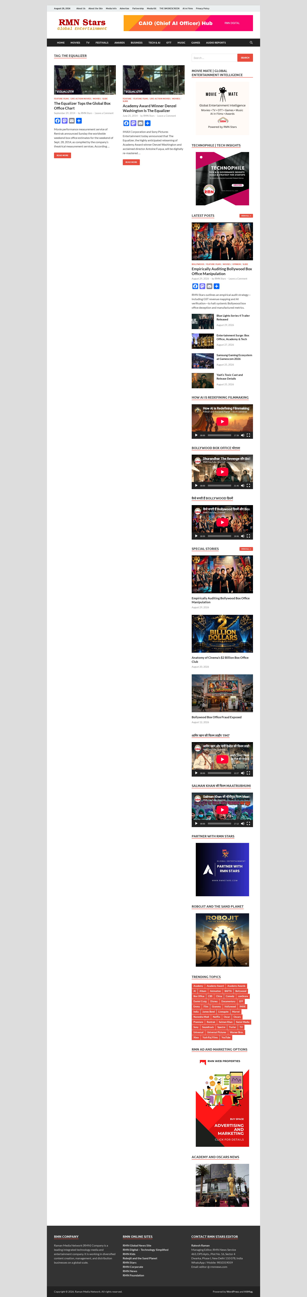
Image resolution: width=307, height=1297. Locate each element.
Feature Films (61, 98)
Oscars (237, 1016)
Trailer (232, 1027)
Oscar (227, 1016)
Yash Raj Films (210, 1037)
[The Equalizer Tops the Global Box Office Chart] (85, 80)
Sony (195, 1027)
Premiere (198, 1022)
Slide (105, 98)
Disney (214, 1001)
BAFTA (228, 991)
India (196, 1011)
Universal (198, 1032)
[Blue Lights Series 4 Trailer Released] (203, 316)
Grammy (216, 1006)
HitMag (248, 1291)
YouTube (226, 1037)
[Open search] (251, 43)
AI (194, 991)
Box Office (198, 996)
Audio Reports (216, 42)
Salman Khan (225, 1022)
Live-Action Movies (81, 98)
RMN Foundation (133, 1275)
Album (203, 991)
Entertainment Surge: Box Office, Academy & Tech (233, 337)
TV (88, 42)
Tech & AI (154, 42)
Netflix (216, 1016)
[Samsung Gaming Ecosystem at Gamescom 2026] (203, 355)
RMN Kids (129, 1254)
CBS (210, 996)
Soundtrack (208, 1027)
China (219, 996)
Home (60, 42)
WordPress (233, 1291)
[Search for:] (222, 58)
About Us (80, 8)
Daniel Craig (200, 1001)
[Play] (196, 435)
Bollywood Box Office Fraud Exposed (217, 717)
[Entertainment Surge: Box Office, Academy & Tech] (203, 335)
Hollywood (230, 1006)
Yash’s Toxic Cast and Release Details (230, 376)
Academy (198, 985)
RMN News (130, 1271)
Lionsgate (223, 1011)
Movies (75, 42)
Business (136, 42)
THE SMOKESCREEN (169, 8)
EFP (241, 1001)
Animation (215, 991)
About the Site (95, 8)
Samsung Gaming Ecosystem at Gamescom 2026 (234, 356)
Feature (127, 98)
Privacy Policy (202, 8)
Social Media (242, 1022)
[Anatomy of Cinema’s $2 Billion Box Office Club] (222, 633)
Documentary (228, 1001)
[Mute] (242, 435)
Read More (61, 155)
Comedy (230, 996)
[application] (222, 421)
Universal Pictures (216, 1032)
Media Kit (151, 8)
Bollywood (198, 264)
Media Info (111, 8)
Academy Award (215, 985)
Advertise (124, 8)
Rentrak (211, 1022)
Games (195, 42)
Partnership (138, 8)
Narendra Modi (201, 1016)
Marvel (236, 1011)
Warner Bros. (236, 1032)
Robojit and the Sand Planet (140, 1258)
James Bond (208, 1011)
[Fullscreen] (248, 435)
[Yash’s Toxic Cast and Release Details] (203, 375)
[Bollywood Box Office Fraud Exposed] (222, 692)
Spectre (221, 1027)
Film (206, 1006)
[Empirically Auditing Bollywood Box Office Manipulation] (222, 224)
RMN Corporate (133, 1266)
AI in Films (188, 8)
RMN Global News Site (137, 1245)
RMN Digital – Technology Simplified (145, 1249)
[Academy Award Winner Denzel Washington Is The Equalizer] (154, 80)
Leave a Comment (104, 113)
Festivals (102, 42)
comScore (243, 996)
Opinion (236, 264)
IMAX (242, 1006)
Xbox (196, 1037)
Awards (119, 42)
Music (181, 42)
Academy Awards (236, 985)
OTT (168, 42)
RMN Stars (86, 113)
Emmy (196, 1006)
